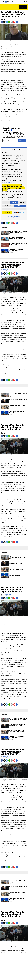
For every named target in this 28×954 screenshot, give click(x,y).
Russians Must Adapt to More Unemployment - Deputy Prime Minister (12, 264)
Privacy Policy (13, 142)
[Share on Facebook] (2, 22)
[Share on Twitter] (4, 22)
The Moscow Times (6, 269)
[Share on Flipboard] (14, 22)
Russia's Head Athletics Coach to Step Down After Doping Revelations (13, 14)
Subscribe (22, 140)
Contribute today (23, 7)
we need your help (10, 182)
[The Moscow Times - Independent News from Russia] (9, 2)
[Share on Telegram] (7, 22)
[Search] (24, 2)
